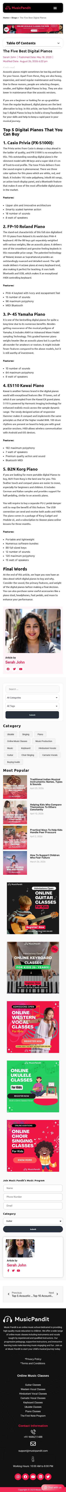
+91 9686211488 (33, 1436)
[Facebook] (25, 1476)
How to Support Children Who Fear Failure (45, 856)
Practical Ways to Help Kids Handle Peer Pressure (46, 831)
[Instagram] (18, 1476)
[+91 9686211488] (33, 1432)
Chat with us (54, 1487)
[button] (55, 7)
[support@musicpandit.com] (33, 1443)
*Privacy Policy (33, 1359)
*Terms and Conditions (32, 1363)
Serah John (15, 662)
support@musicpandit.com (33, 1450)
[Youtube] (33, 1476)
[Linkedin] (40, 1476)
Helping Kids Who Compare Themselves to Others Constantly (46, 807)
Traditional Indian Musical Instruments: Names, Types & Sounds (46, 782)
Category (9, 1213)
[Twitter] (48, 1476)
